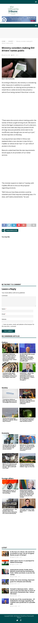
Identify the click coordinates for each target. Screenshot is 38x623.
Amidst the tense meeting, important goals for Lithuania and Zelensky (22, 580)
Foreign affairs (7, 478)
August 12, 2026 (15, 557)
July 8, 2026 (14, 583)
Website (4, 319)
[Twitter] (17, 620)
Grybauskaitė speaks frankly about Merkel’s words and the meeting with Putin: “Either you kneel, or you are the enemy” (22, 572)
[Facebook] (20, 620)
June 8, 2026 (14, 595)
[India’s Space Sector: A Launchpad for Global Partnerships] (5, 562)
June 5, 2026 (14, 606)
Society (5, 388)
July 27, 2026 (14, 576)
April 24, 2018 (6, 55)
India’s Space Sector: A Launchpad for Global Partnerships (22, 561)
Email (3, 314)
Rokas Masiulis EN (11, 230)
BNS (13, 55)
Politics (5, 342)
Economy (5, 433)
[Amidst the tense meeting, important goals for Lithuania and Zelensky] (5, 581)
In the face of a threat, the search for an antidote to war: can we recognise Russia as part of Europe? (22, 553)
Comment (5, 295)
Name (4, 309)
